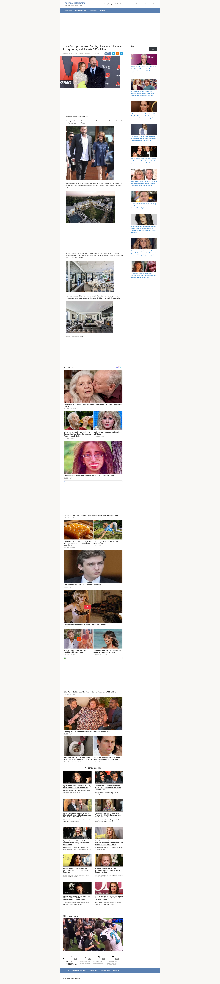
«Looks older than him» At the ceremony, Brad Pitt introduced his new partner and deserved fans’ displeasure (143, 206)
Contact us (130, 4)
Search (133, 46)
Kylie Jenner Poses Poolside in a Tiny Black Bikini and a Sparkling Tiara (77, 786)
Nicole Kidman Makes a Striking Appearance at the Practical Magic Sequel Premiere (107, 870)
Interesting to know (81, 10)
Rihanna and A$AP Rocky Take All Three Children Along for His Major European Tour (108, 787)
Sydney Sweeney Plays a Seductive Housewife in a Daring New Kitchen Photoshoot (76, 842)
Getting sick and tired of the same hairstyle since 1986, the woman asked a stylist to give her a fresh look (143, 275)
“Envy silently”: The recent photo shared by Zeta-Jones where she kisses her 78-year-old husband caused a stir (143, 161)
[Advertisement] (110, 28)
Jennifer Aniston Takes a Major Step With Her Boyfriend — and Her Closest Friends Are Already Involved (109, 842)
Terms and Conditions (142, 4)
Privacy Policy (108, 4)
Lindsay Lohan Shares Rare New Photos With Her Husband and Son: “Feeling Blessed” (108, 815)
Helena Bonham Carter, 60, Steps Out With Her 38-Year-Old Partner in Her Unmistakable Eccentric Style (76, 898)
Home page (68, 10)
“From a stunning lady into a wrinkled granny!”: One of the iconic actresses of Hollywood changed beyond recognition (143, 253)
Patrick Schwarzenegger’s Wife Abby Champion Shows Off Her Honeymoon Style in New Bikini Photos (77, 815)
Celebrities (93, 10)
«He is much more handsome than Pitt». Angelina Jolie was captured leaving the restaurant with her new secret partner (143, 116)
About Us (116, 970)
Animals (102, 10)
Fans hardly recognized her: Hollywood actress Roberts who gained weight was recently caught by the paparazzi (143, 138)
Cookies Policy (119, 4)
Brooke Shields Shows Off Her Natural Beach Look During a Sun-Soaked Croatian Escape (109, 898)
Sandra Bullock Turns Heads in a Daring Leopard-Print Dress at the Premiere (75, 870)
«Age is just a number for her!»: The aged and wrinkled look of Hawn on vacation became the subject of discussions (144, 183)
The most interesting (74, 3)
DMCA (153, 4)
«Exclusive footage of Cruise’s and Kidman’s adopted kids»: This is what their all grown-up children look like (142, 93)
